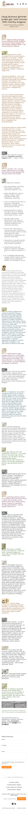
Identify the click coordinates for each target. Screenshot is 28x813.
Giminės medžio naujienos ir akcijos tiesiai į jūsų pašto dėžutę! (14, 794)
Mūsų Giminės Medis (10, 808)
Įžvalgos (14, 722)
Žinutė (3, 751)
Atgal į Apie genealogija (15, 777)
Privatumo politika (14, 782)
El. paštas (4, 745)
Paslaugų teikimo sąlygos (14, 784)
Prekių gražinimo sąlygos (14, 789)
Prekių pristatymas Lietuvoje (14, 787)
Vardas (3, 739)
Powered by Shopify (21, 808)
